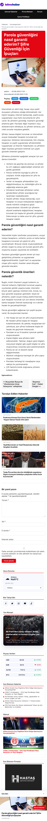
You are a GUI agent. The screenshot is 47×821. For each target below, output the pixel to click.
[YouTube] (25, 603)
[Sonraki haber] (40, 619)
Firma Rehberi (27, 12)
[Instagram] (18, 603)
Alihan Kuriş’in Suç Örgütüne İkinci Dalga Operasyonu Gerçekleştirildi (24, 689)
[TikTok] (31, 603)
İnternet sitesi (7, 539)
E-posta (6, 530)
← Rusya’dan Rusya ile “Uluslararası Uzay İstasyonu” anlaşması (13, 384)
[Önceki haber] (35, 619)
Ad (4, 521)
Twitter (15, 98)
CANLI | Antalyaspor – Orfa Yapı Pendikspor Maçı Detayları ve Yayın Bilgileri (22, 693)
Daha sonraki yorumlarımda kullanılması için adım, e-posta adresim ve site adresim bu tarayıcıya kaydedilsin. (23, 553)
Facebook (24, 98)
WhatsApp (34, 98)
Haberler (5, 24)
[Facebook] (5, 603)
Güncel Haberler (11, 12)
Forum (39, 12)
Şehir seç (9, 583)
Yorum (5, 500)
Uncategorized (15, 24)
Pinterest (16, 102)
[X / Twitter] (12, 603)
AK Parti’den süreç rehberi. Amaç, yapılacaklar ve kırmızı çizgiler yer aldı (22, 697)
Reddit (7, 102)
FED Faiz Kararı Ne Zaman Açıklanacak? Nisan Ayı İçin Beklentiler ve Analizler (23, 706)
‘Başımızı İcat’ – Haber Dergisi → (37, 384)
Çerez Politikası (23, 17)
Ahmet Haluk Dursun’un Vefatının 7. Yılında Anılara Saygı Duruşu (22, 702)
